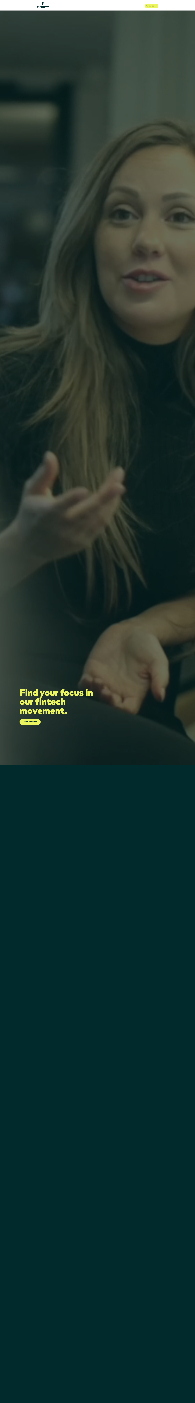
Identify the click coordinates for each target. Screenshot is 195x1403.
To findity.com (151, 6)
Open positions (30, 722)
